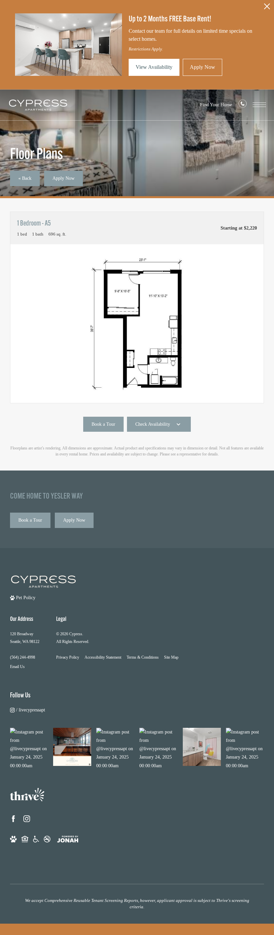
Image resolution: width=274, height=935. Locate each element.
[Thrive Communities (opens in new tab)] (27, 796)
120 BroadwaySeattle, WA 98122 (24, 638)
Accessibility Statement (103, 657)
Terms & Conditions (143, 657)
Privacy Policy (67, 657)
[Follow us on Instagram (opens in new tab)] (26, 818)
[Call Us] (243, 105)
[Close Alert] (267, 8)
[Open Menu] (259, 105)
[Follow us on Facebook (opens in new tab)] (13, 818)
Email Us (17, 666)
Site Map (171, 657)
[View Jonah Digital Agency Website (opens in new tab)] (67, 838)
